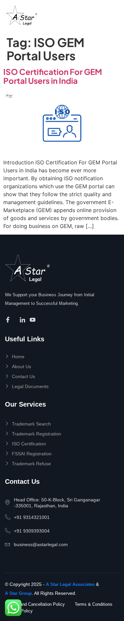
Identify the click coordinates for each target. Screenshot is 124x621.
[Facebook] (9, 320)
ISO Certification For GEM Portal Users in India (52, 76)
